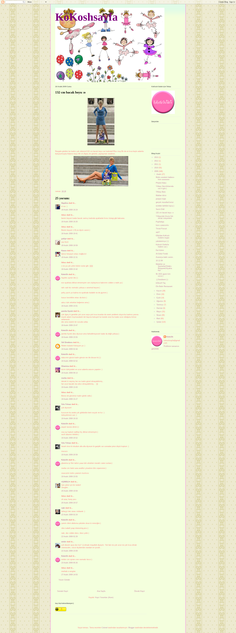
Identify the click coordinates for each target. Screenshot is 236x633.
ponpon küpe (161, 199)
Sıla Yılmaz (66, 404)
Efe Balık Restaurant (164, 286)
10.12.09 (159, 261)
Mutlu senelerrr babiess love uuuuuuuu (165, 178)
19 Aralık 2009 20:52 (69, 438)
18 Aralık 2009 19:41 (69, 233)
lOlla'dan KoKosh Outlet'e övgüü (162, 237)
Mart (159, 318)
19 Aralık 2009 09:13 (69, 373)
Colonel (104, 628)
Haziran (160, 308)
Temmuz (160, 305)
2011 (156, 164)
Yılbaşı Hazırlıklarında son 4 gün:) (164, 187)
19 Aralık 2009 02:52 (69, 361)
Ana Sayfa (101, 591)
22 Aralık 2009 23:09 (69, 551)
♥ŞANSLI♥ (65, 482)
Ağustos (160, 301)
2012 (156, 161)
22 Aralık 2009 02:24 (69, 515)
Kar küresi (160, 250)
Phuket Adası (161, 183)
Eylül (159, 298)
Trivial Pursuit (161, 229)
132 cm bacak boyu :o (164, 213)
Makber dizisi (161, 195)
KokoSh (64, 274)
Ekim (159, 294)
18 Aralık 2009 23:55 (69, 337)
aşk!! (158, 232)
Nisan (159, 315)
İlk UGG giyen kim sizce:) (163, 275)
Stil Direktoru (67, 342)
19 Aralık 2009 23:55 (69, 477)
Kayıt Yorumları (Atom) (104, 597)
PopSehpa (160, 222)
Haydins (64, 203)
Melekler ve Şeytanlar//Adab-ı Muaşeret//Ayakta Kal (164, 267)
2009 (156, 171)
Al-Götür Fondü (162, 254)
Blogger (131, 628)
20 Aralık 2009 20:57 (69, 503)
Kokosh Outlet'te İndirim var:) (162, 246)
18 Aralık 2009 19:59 (69, 245)
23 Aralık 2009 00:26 (69, 563)
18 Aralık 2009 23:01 (69, 306)
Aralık (159, 174)
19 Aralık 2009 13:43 (69, 387)
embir (63, 542)
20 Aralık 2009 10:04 (69, 491)
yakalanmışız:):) (162, 241)
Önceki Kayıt (139, 591)
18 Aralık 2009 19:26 (69, 222)
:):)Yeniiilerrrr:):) (162, 280)
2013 (156, 157)
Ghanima (65, 366)
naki (63, 508)
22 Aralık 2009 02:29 (69, 536)
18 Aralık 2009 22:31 (69, 257)
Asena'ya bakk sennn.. (165, 257)
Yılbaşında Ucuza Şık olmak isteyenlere (164, 217)
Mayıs (159, 311)
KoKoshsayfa (86, 17)
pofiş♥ (64, 239)
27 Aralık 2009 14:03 (69, 575)
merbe (64, 378)
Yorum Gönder (64, 580)
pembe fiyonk (67, 311)
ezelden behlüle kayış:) (165, 206)
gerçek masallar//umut (164, 202)
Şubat (159, 322)
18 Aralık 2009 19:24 (69, 210)
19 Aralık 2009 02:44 (69, 349)
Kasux (64, 251)
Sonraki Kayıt (62, 591)
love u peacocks (162, 225)
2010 (156, 168)
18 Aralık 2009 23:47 (69, 325)
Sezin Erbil (160, 209)
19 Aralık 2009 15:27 (69, 399)
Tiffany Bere (161, 192)
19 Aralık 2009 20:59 (69, 455)
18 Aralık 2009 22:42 (69, 269)
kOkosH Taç (161, 283)
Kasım (159, 291)
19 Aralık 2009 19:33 (69, 418)
